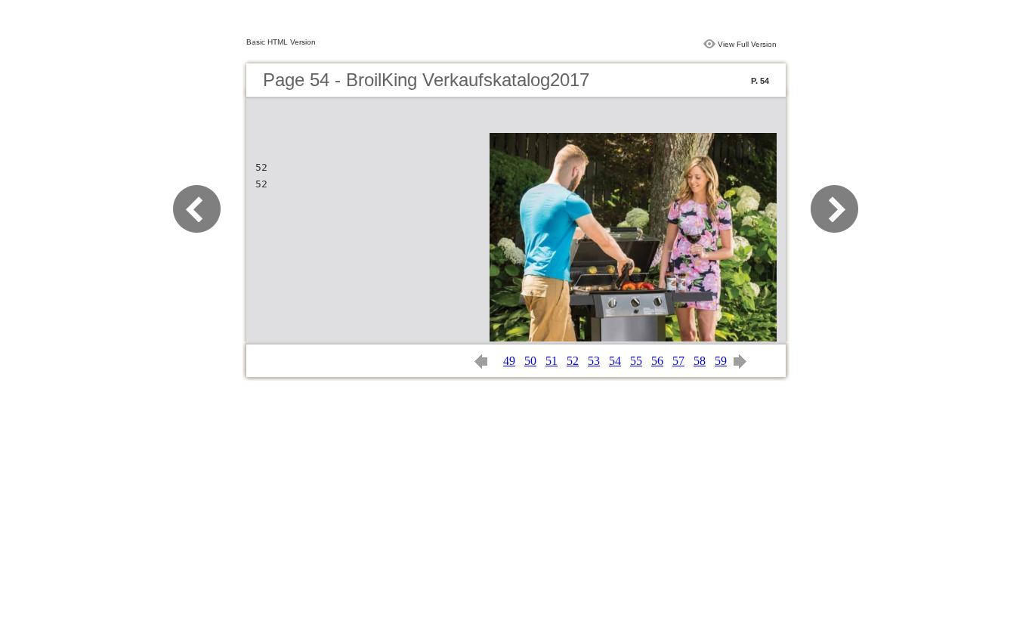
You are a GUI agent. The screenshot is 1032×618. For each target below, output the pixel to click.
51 (551, 360)
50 (530, 360)
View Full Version (747, 44)
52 (573, 360)
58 (700, 360)
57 (678, 360)
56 (657, 360)
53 (594, 360)
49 (509, 360)
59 (721, 360)
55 (636, 360)
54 (615, 360)
